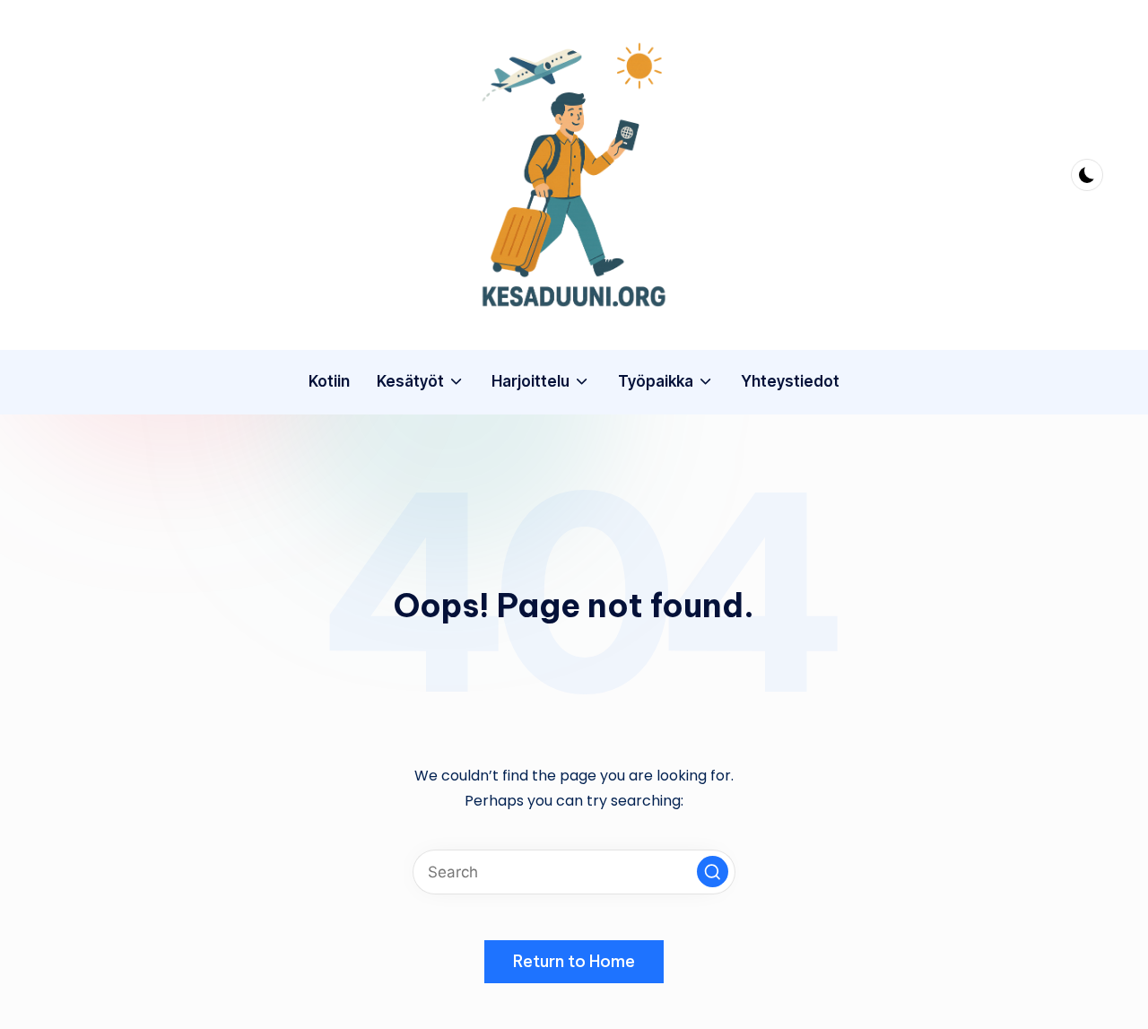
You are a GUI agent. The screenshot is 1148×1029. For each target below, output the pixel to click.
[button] (712, 871)
